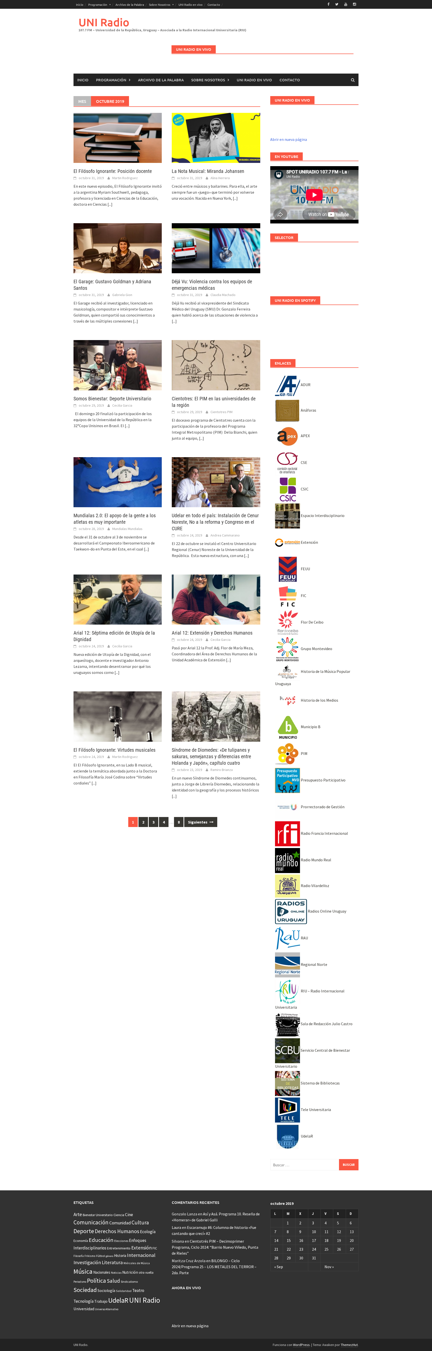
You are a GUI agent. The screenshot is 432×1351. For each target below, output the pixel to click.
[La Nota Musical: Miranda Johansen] (216, 137)
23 (301, 1249)
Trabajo (101, 1301)
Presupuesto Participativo (323, 779)
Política (96, 1280)
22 (289, 1249)
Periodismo (80, 1281)
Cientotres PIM (221, 412)
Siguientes (198, 822)
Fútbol (100, 1256)
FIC (303, 595)
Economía (81, 1240)
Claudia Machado (223, 295)
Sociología (106, 1290)
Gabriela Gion (122, 295)
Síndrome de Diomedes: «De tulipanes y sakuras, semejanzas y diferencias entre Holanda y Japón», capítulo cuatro (211, 756)
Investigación (87, 1262)
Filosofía (79, 1256)
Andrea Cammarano (225, 535)
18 (326, 1240)
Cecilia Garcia (122, 405)
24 (314, 1249)
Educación (101, 1239)
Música (83, 1271)
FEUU (305, 568)
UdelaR (306, 1136)
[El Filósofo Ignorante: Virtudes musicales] (118, 715)
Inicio (79, 5)
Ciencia (119, 1215)
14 (276, 1240)
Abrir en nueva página (288, 139)
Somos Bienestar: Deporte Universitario (112, 399)
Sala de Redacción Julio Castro (326, 1023)
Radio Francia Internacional (324, 833)
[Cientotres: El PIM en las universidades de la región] (216, 364)
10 (314, 1231)
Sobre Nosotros (159, 5)
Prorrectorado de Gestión (322, 806)
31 (314, 1257)
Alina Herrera (220, 178)
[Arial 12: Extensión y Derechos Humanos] (216, 599)
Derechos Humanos (117, 1231)
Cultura (140, 1222)
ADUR (305, 384)
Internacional (141, 1255)
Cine (129, 1214)
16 (301, 1240)
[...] (110, 204)
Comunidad (120, 1223)
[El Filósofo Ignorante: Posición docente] (118, 137)
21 (276, 1249)
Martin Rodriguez (125, 178)
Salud (113, 1280)
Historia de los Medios (319, 700)
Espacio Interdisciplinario (322, 515)
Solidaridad (124, 1291)
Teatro (138, 1290)
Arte (78, 1214)
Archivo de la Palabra (130, 5)
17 (314, 1240)
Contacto (214, 5)
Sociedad (85, 1290)
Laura (176, 1227)
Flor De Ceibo (312, 622)
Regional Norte (313, 964)
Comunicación (91, 1222)
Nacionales (101, 1272)
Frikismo (90, 1256)
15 (289, 1240)
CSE (303, 462)
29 (289, 1257)
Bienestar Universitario (98, 1215)
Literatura (112, 1262)
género (109, 1256)
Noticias (116, 1272)
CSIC (304, 488)
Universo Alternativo (106, 1309)
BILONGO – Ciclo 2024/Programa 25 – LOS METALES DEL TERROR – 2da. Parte (214, 1266)
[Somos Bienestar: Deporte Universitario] (118, 364)
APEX (305, 435)
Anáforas (308, 410)
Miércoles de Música (137, 1263)
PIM (304, 753)
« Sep (278, 1266)
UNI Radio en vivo (190, 5)
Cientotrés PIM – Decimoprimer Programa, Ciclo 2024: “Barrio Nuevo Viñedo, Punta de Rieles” (215, 1247)
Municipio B (310, 726)
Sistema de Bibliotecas (320, 1083)
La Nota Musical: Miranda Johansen (208, 171)
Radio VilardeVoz (314, 885)
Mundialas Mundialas (127, 528)
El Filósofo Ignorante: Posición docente (113, 171)
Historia (120, 1255)
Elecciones (121, 1241)
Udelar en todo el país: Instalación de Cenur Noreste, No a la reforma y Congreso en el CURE (215, 521)
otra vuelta (146, 1272)
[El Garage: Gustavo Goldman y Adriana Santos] (118, 247)
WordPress (301, 1344)
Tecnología (84, 1301)
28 (276, 1257)
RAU (304, 937)
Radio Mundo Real (315, 859)
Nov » (329, 1266)
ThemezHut (349, 1344)
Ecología (148, 1231)
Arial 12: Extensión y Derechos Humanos (212, 633)
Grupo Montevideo (316, 648)
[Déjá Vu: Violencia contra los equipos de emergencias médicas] (216, 247)
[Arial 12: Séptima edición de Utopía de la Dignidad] (118, 599)
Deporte (84, 1231)
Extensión (309, 542)
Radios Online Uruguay (326, 911)
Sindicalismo (129, 1281)
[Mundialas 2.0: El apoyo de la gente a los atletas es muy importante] (118, 481)
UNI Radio (103, 22)
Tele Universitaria (315, 1109)
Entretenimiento (118, 1248)
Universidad (84, 1308)
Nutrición (130, 1272)
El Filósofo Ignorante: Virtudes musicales (115, 750)
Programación (97, 5)
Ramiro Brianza (221, 769)
